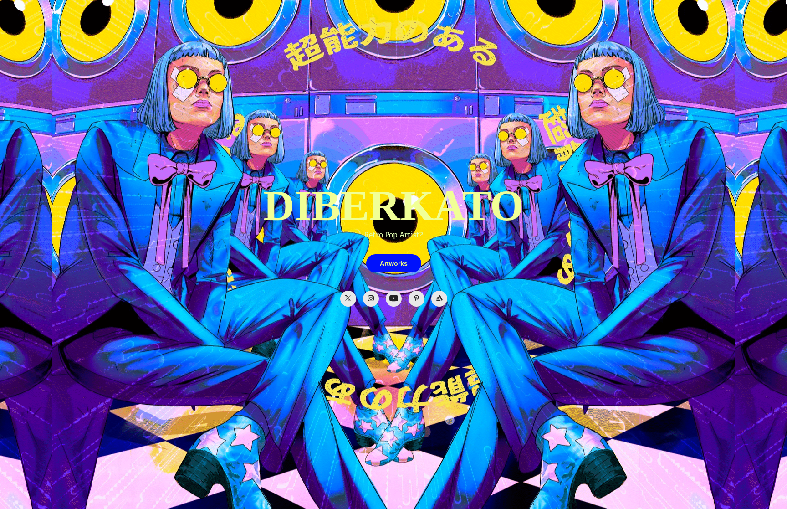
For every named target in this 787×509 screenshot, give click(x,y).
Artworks (394, 263)
